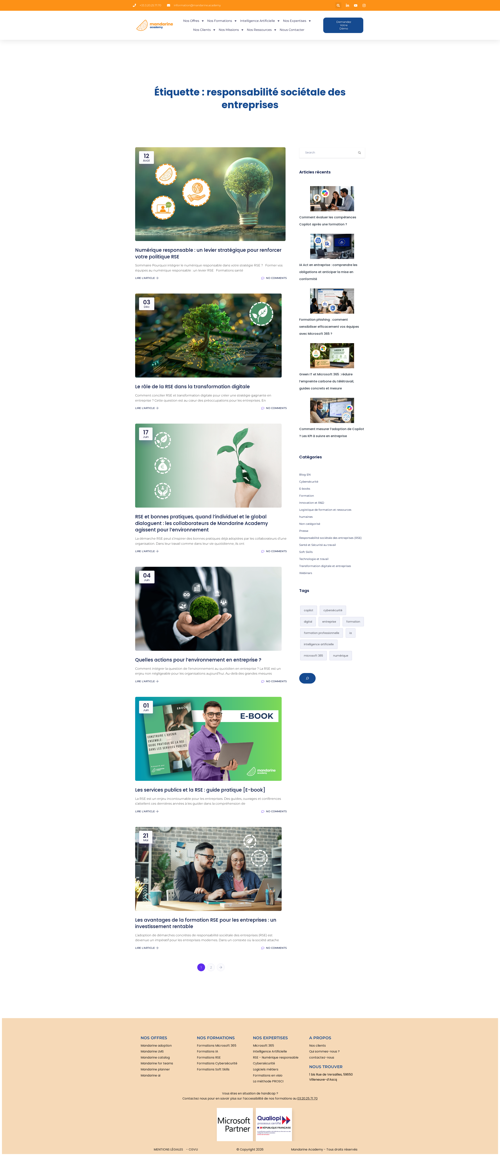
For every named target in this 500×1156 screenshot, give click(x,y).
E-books (304, 488)
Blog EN (305, 474)
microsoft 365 (313, 656)
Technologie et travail (314, 559)
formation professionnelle (321, 633)
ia (350, 633)
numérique (340, 656)
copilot (308, 610)
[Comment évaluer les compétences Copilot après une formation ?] (332, 198)
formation (353, 622)
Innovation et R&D (311, 502)
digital (308, 622)
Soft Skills (306, 552)
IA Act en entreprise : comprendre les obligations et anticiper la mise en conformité (328, 272)
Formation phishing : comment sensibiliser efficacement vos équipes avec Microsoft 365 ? (329, 326)
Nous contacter (292, 30)
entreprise (329, 622)
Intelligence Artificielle (257, 21)
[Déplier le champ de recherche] (307, 678)
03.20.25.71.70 (307, 1098)
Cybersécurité (308, 481)
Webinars (305, 573)
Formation (306, 495)
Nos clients (202, 30)
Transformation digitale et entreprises (325, 566)
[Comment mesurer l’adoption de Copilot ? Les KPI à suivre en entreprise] (332, 410)
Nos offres (191, 21)
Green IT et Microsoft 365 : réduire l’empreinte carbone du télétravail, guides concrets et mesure (326, 381)
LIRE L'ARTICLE (145, 277)
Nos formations (219, 21)
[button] (338, 5)
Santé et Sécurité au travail (317, 545)
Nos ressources (259, 30)
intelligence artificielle (319, 644)
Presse (303, 531)
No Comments (276, 277)
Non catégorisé (309, 524)
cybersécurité (332, 610)
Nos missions (229, 30)
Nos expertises (294, 21)
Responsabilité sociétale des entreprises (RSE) (330, 538)
